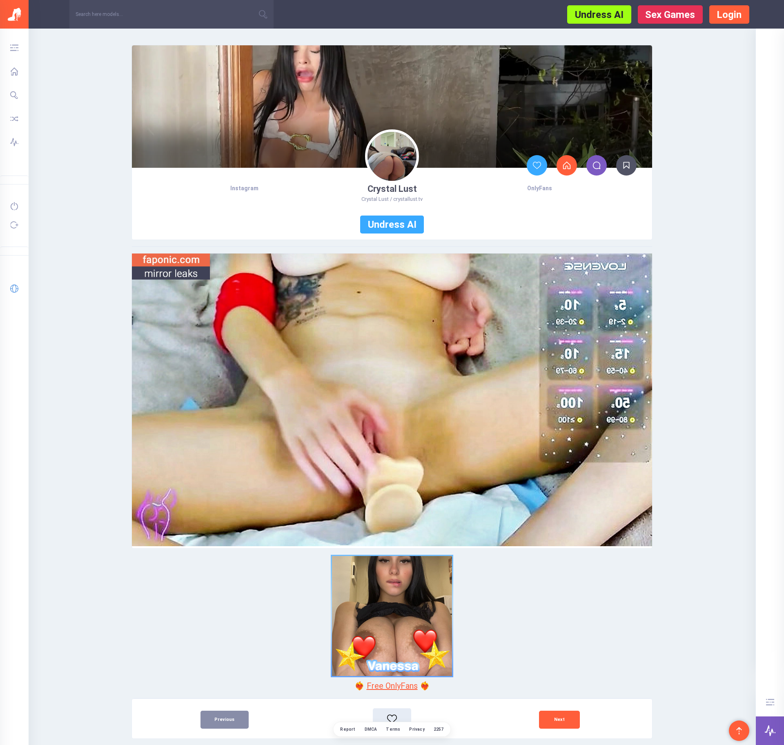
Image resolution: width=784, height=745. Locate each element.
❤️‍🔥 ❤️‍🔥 (392, 686)
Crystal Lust (392, 189)
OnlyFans (539, 188)
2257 (439, 729)
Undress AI (599, 14)
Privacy (416, 729)
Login (729, 14)
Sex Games (670, 14)
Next (559, 719)
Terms (393, 729)
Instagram (244, 188)
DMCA (371, 729)
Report (347, 729)
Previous (224, 719)
